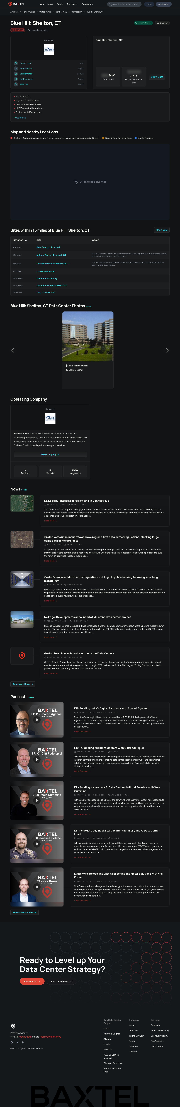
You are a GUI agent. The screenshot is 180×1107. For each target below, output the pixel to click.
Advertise (133, 1046)
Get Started (163, 4)
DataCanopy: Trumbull (48, 247)
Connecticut (76, 12)
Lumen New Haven (46, 271)
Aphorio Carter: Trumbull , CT (51, 255)
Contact (133, 1051)
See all (88, 306)
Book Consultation (59, 981)
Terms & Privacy (136, 1035)
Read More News (21, 684)
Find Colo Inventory (160, 1030)
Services (71, 4)
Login (149, 4)
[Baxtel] (16, 4)
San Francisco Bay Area (112, 1070)
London (107, 1044)
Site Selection (157, 1041)
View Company (48, 454)
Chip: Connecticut (46, 292)
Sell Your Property (159, 1035)
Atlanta (107, 1039)
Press (132, 1041)
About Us (133, 1030)
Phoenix (108, 1049)
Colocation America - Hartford (52, 285)
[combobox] (124, 4)
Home (132, 1025)
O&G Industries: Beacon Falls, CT (53, 263)
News (50, 4)
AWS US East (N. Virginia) (111, 1056)
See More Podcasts (23, 912)
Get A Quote (157, 1046)
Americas (14, 12)
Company (86, 4)
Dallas (107, 1028)
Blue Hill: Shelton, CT (95, 12)
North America (29, 12)
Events (60, 4)
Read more (20, 117)
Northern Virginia (112, 1033)
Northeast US (61, 12)
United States (45, 12)
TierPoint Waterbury (47, 278)
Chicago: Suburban (113, 1063)
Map (42, 4)
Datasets (155, 1025)
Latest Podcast (143, 23)
